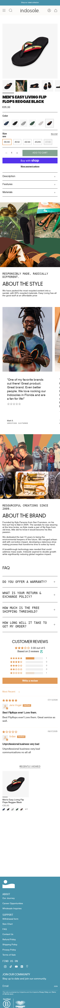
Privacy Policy (9, 949)
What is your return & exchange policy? (21, 595)
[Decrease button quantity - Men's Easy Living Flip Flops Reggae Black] (6, 153)
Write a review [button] (30, 680)
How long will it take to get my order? (24, 624)
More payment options (30, 166)
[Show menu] (4, 10)
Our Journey (8, 898)
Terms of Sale (9, 955)
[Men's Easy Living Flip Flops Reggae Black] (15, 784)
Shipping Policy (9, 944)
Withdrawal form (10, 919)
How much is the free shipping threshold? (20, 609)
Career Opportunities (12, 903)
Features (7, 184)
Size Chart (7, 924)
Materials (7, 192)
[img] (9, 700)
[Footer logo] (8, 884)
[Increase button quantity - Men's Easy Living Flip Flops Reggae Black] (17, 153)
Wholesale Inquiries (12, 908)
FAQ (4, 929)
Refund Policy (9, 939)
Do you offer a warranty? (24, 582)
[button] (16, 658)
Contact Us (7, 934)
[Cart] (55, 10)
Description (8, 176)
